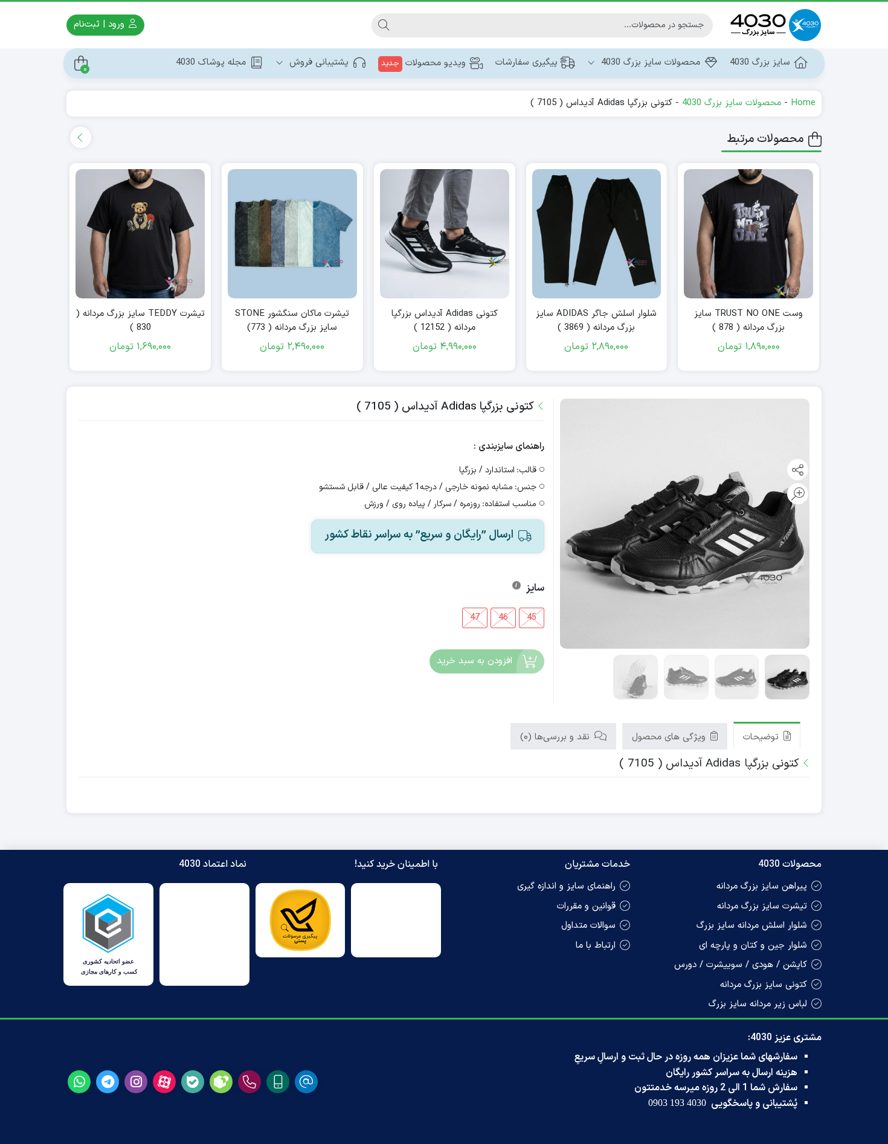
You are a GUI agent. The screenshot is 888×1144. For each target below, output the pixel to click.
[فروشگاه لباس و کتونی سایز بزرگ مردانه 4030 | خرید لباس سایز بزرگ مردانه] (773, 25)
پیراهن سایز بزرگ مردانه (761, 886)
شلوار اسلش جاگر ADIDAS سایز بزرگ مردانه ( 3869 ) (596, 321)
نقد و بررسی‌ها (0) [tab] (556, 737)
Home (803, 103)
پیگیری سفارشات (526, 62)
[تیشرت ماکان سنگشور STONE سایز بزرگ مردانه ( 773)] (292, 233)
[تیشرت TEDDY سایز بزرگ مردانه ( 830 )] (140, 233)
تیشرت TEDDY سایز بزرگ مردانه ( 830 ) (140, 321)
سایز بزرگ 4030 (760, 62)
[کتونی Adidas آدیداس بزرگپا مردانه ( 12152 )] (444, 233)
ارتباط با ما (596, 946)
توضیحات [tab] (762, 737)
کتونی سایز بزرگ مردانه (763, 985)
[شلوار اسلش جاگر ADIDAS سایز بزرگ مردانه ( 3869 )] (596, 233)
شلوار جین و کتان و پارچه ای (753, 946)
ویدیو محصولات (423, 63)
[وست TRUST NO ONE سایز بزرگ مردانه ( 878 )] (748, 233)
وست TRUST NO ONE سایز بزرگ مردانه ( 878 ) (748, 321)
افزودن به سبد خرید (474, 661)
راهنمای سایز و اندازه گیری (566, 886)
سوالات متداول (588, 926)
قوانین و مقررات (586, 906)
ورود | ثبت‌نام (100, 24)
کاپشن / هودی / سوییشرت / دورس (740, 965)
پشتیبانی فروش (317, 62)
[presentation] (80, 137)
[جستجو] (384, 25)
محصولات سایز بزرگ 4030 (649, 62)
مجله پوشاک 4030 (211, 62)
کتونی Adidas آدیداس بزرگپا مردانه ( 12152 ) (444, 321)
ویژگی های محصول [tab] (670, 737)
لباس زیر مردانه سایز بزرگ (758, 1004)
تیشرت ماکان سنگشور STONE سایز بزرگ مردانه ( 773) (292, 321)
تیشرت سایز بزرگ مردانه (762, 906)
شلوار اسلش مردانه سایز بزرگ (752, 926)
